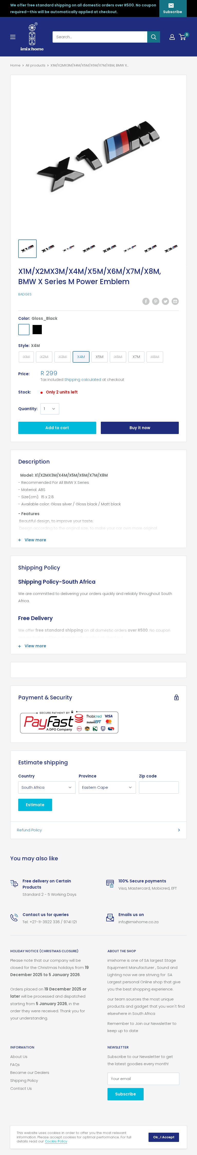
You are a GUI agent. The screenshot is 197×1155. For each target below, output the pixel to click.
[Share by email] (175, 301)
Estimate (35, 804)
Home (15, 65)
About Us (18, 1056)
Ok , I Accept (163, 1137)
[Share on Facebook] (146, 301)
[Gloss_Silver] (50, 329)
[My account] (172, 37)
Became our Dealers (29, 1072)
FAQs (15, 1064)
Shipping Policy (24, 1080)
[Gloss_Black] (23, 329)
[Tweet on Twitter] (165, 301)
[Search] (153, 37)
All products (35, 65)
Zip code (148, 776)
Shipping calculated (82, 379)
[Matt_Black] (37, 329)
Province (87, 776)
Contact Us (21, 1088)
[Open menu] (12, 37)
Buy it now (140, 427)
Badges (25, 294)
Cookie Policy (56, 1141)
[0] (182, 37)
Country (26, 776)
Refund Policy (29, 830)
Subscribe (172, 11)
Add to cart (57, 427)
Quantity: (27, 408)
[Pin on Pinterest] (155, 301)
